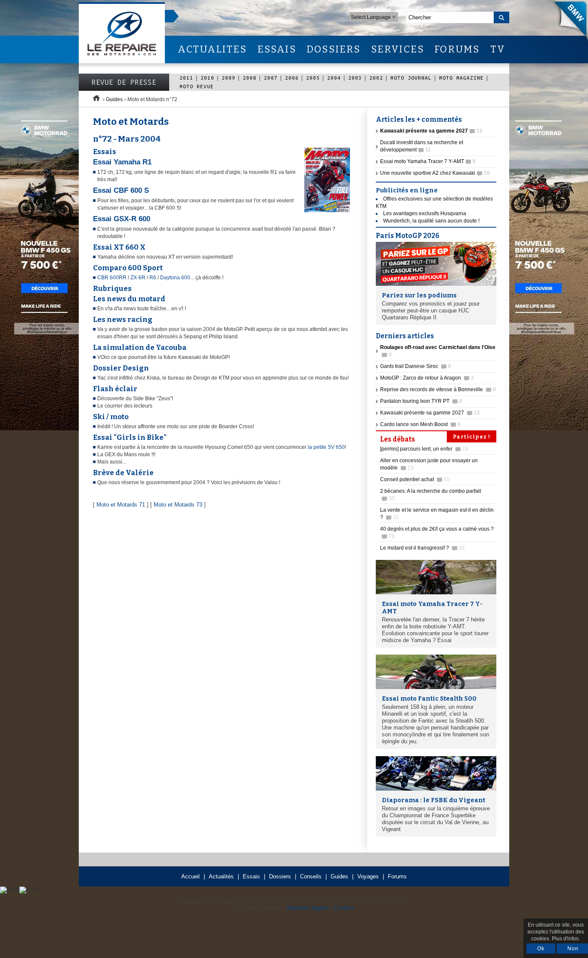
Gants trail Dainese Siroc (415, 366)
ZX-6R (137, 278)
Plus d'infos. (566, 939)
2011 (186, 77)
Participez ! (471, 437)
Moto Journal (411, 77)
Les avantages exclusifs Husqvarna (424, 213)
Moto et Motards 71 (120, 504)
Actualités (221, 876)
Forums (397, 876)
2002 (376, 77)
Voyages (368, 876)
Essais (251, 876)
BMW (566, 21)
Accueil (190, 876)
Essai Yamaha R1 (122, 162)
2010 (207, 77)
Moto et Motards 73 (178, 504)
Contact (343, 908)
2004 (334, 77)
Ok (541, 949)
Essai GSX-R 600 (121, 219)
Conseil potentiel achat (415, 479)
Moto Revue (196, 86)
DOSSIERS (333, 49)
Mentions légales (308, 908)
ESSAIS (276, 49)
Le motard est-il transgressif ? (422, 548)
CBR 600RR (112, 278)
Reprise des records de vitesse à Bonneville (438, 389)
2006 (292, 77)
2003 (355, 77)
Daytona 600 (175, 278)
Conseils (311, 876)
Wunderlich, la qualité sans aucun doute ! (431, 221)
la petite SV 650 (326, 447)
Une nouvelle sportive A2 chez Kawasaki (435, 173)
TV (497, 49)
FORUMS (457, 49)
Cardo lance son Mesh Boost (420, 424)
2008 (250, 77)
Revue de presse (124, 82)
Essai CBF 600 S (121, 190)
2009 (228, 77)
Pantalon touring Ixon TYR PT (421, 401)
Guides (114, 99)
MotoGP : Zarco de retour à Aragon (427, 378)
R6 (153, 278)
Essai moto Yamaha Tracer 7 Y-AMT (428, 161)
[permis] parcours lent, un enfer (424, 449)
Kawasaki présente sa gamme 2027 (430, 413)
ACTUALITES (212, 49)
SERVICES (397, 49)
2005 (313, 77)
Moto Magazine (461, 77)
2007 (271, 77)
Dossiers (280, 876)
